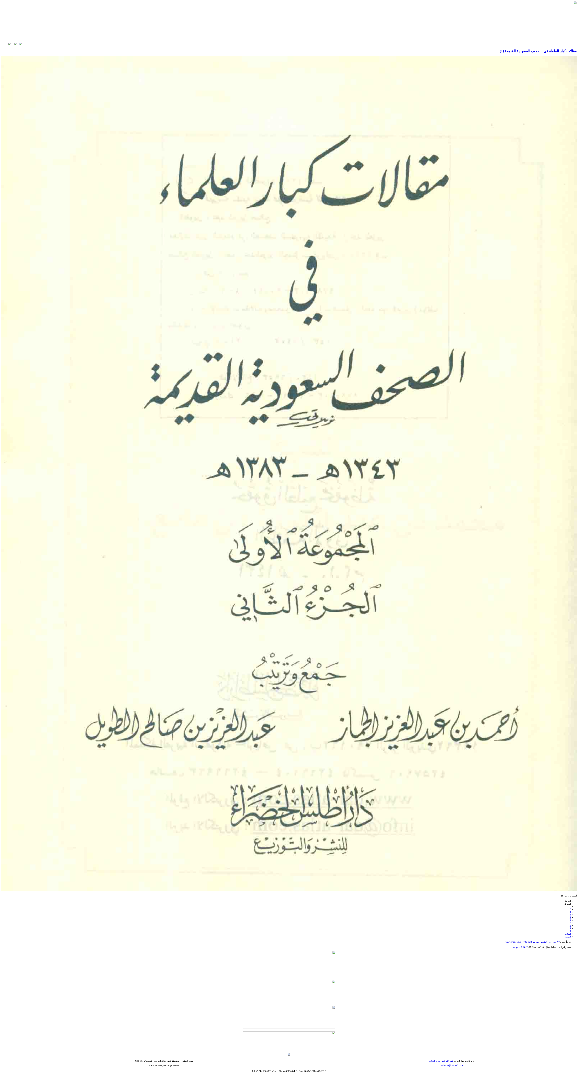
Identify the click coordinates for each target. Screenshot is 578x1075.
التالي (568, 933)
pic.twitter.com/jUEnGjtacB (518, 942)
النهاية (568, 936)
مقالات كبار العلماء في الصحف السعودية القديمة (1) (538, 51)
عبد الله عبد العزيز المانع (441, 1061)
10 (569, 931)
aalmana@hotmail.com (452, 1065)
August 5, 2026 (520, 947)
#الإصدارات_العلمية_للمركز (546, 942)
